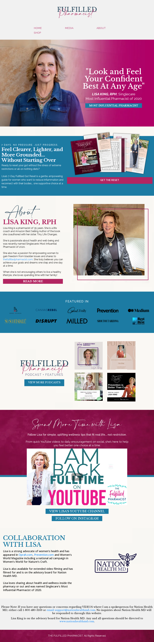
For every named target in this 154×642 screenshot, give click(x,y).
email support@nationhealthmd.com (71, 610)
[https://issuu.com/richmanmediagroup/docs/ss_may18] (15, 321)
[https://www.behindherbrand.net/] (15, 310)
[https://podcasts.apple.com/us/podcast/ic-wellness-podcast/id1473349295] (121, 355)
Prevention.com (44, 555)
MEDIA (69, 28)
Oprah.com (26, 555)
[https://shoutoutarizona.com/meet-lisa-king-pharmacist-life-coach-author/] (108, 321)
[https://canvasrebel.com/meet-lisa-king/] (46, 310)
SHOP (37, 32)
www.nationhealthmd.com (77, 621)
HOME (38, 28)
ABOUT (101, 28)
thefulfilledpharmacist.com (18, 259)
